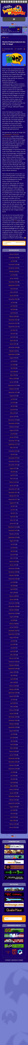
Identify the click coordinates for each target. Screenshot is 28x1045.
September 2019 (13, 392)
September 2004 (13, 727)
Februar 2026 (13, 254)
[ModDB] (16, 1)
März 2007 (13, 655)
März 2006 (13, 682)
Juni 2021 (13, 330)
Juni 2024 (13, 275)
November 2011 (13, 492)
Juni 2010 (13, 548)
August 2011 (13, 503)
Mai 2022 (13, 309)
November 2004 (13, 720)
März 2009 (13, 592)
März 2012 (13, 478)
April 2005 (13, 703)
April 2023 (13, 289)
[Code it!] (14, 858)
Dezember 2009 (13, 568)
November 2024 (13, 268)
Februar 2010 (13, 561)
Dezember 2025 (13, 257)
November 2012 (13, 465)
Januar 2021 (13, 344)
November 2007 (13, 630)
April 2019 (13, 409)
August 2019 (13, 396)
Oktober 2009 (13, 575)
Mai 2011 (13, 513)
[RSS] (2, 1)
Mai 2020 (13, 368)
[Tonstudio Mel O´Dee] (14, 863)
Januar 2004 (13, 755)
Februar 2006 (13, 686)
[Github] (26, 1)
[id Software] (14, 953)
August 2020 (13, 358)
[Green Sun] (14, 873)
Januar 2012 (13, 485)
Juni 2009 (13, 582)
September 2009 (13, 579)
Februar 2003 (13, 789)
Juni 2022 (13, 306)
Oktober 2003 (13, 765)
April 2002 (13, 817)
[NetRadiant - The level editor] (14, 936)
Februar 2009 (13, 596)
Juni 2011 (13, 510)
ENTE (3, 50)
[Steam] (12, 1)
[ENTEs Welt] (14, 847)
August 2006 (13, 672)
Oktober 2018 (13, 427)
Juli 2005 (13, 699)
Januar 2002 (12, 827)
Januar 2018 (13, 437)
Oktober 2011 (13, 496)
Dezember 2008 (13, 603)
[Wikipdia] (24, 1)
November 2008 (13, 606)
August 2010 (13, 541)
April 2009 (13, 589)
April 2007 (13, 651)
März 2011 (13, 520)
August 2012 (13, 468)
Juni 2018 (13, 434)
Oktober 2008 (13, 610)
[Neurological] (14, 878)
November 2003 (13, 762)
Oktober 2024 (13, 271)
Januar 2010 (13, 565)
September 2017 (13, 444)
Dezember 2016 (13, 451)
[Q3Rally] (14, 895)
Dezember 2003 (13, 758)
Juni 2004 (12, 737)
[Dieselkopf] (14, 868)
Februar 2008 (13, 623)
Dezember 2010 (12, 527)
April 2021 (13, 337)
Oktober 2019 (13, 389)
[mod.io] (21, 1)
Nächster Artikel (20, 242)
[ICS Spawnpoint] (14, 931)
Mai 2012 (13, 472)
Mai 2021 (13, 333)
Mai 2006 (13, 675)
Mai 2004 (13, 741)
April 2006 (13, 679)
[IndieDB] (19, 1)
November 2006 (13, 662)
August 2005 (12, 696)
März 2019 (13, 413)
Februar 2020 (13, 378)
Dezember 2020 (13, 347)
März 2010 (13, 558)
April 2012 (13, 475)
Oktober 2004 (13, 724)
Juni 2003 (13, 775)
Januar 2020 (13, 382)
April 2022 (13, 313)
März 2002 (13, 820)
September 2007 (13, 634)
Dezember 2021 (13, 320)
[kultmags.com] (14, 906)
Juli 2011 (13, 506)
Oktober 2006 (13, 665)
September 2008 (13, 613)
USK (16, 221)
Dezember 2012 (13, 461)
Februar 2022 (13, 316)
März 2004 (13, 748)
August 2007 (13, 637)
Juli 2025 (13, 261)
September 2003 (13, 769)
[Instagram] (7, 1)
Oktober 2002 (13, 800)
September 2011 (13, 499)
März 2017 (13, 447)
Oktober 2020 (13, 351)
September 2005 (13, 693)
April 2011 (13, 516)
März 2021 (13, 340)
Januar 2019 (13, 416)
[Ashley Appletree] (14, 852)
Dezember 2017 (13, 440)
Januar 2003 (13, 793)
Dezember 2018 (12, 420)
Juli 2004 (13, 734)
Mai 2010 (13, 551)
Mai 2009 (13, 586)
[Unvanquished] (14, 900)
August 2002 (13, 807)
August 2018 (13, 430)
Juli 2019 (13, 399)
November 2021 (13, 323)
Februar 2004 (13, 751)
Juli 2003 (13, 772)
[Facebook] (4, 1)
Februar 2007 (13, 658)
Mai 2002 (13, 813)
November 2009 (13, 572)
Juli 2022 (13, 302)
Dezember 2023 (13, 282)
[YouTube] (14, 1)
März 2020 (13, 375)
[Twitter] (9, 1)
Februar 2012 (13, 482)
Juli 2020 (13, 361)
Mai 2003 (13, 779)
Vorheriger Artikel (7, 243)
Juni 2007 (13, 644)
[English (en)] (15, 24)
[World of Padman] (14, 10)
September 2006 (13, 668)
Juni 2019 (13, 402)
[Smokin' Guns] (14, 890)
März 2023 (13, 292)
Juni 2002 (13, 810)
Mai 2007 (13, 648)
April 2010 (13, 554)
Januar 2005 (13, 713)
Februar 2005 (13, 710)
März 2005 (13, 706)
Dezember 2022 (13, 299)
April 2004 (13, 744)
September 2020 (13, 354)
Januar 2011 (13, 523)
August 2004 (12, 731)
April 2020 (13, 371)
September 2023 (13, 285)
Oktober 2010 (13, 534)
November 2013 (13, 458)
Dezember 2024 (13, 264)
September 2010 (13, 537)
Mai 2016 (13, 454)
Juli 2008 (13, 620)
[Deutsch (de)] (12, 24)
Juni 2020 (13, 365)
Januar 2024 (13, 278)
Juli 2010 (13, 544)
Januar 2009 (13, 599)
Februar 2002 (13, 824)
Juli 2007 (13, 641)
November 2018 (13, 423)
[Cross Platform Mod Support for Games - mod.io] (19, 953)
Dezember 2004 (13, 717)
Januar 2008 (13, 627)
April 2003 (13, 782)
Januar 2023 (13, 295)
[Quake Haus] (14, 911)
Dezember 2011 (13, 489)
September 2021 (13, 327)
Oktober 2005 (13, 689)
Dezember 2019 (12, 385)
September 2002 (13, 803)
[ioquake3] (8, 953)
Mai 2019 (13, 406)
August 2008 (13, 617)
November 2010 (13, 530)
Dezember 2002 (13, 796)
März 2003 (13, 786)
